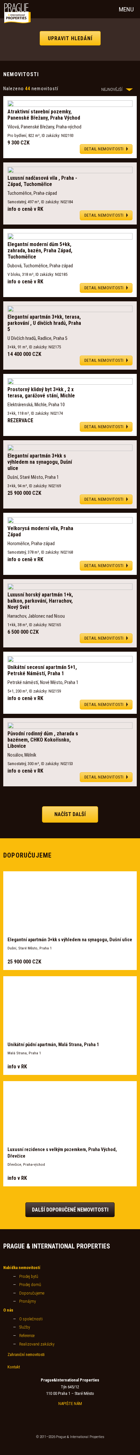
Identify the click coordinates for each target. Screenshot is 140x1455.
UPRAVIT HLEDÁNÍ (70, 38)
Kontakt (13, 1366)
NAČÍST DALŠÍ (70, 814)
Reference (27, 1335)
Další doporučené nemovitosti (70, 1210)
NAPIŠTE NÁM (70, 1403)
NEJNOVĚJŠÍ (111, 89)
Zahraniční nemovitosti (26, 1354)
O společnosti (31, 1318)
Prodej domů (30, 1284)
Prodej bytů (28, 1276)
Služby (24, 1327)
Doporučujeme (31, 1293)
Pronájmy (27, 1301)
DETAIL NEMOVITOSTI (104, 148)
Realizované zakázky (36, 1344)
